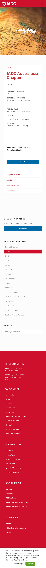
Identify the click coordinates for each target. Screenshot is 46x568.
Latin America (10, 279)
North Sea (8, 288)
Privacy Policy (10, 455)
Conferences (10, 408)
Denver (7, 265)
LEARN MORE (23, 228)
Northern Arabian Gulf (13, 292)
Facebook (9, 494)
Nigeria (7, 283)
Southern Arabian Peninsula (15, 315)
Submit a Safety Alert (13, 429)
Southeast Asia (10, 306)
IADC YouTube (11, 498)
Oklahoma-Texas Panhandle (15, 297)
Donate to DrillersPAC (13, 433)
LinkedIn (9, 489)
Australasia (9, 251)
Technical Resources (13, 421)
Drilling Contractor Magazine (16, 528)
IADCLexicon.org (13, 472)
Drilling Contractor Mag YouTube (17, 502)
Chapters (9, 403)
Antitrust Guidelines (13, 459)
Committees (10, 412)
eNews (8, 532)
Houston (8, 274)
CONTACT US (23, 162)
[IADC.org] (9, 4)
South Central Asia (11, 310)
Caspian (8, 260)
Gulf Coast (9, 270)
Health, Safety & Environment (16, 416)
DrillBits (8, 524)
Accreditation (10, 395)
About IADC (10, 451)
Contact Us (9, 425)
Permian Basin (10, 301)
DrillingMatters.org (14, 468)
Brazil (7, 256)
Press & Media (11, 463)
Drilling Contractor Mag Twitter (16, 506)
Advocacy (9, 399)
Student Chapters (11, 247)
